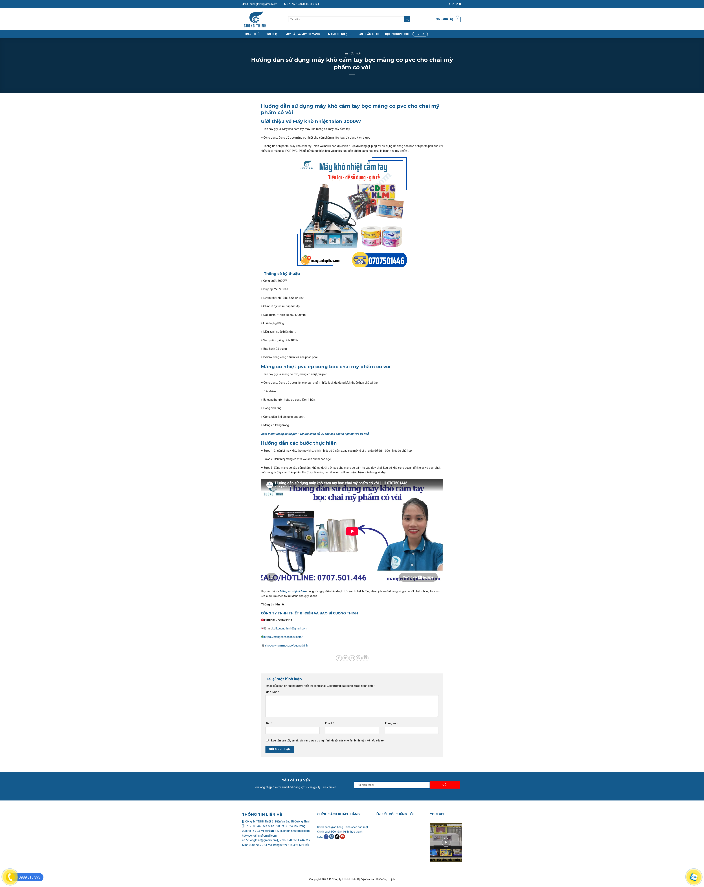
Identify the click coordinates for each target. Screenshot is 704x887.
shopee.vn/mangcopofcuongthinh (286, 645)
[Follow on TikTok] (457, 4)
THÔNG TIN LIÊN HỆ (262, 814)
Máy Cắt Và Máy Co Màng (302, 34)
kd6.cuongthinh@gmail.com (259, 835)
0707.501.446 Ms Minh (259, 826)
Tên (268, 723)
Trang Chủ (252, 34)
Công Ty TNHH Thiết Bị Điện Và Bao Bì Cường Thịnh (277, 821)
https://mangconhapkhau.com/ (283, 637)
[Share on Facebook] (339, 658)
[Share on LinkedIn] (365, 658)
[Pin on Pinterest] (359, 658)
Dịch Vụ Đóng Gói (397, 34)
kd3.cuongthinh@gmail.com (261, 4)
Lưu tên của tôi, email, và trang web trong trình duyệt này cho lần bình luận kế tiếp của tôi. (328, 740)
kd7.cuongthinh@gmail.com (259, 840)
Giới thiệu (272, 34)
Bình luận (272, 691)
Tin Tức (420, 34)
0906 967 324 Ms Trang (290, 826)
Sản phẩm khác (368, 34)
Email (329, 723)
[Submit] (407, 19)
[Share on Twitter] (345, 658)
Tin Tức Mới (352, 53)
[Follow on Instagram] (453, 4)
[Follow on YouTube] (460, 4)
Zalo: (283, 840)
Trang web (391, 723)
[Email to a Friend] (352, 658)
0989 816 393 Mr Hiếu (256, 831)
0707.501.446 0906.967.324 (303, 4)
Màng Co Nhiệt (338, 34)
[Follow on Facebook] (450, 4)
